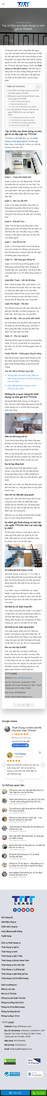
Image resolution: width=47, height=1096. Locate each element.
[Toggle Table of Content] (37, 87)
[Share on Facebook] (15, 705)
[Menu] (3, 4)
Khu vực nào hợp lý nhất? (20, 125)
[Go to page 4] (27, 780)
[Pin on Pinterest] (23, 705)
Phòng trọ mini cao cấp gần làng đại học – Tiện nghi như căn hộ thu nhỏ (27, 791)
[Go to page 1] (21, 780)
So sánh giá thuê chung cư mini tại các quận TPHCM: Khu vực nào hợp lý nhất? (23, 112)
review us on (19, 745)
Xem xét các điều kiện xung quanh (24, 107)
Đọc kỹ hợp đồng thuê (19, 104)
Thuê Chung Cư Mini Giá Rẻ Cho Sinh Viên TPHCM (26, 729)
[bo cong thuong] (12, 1074)
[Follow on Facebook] (15, 910)
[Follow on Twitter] (19, 910)
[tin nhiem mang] (35, 1062)
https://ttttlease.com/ (22, 678)
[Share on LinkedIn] (28, 705)
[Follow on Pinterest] (23, 910)
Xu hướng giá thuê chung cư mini (23, 117)
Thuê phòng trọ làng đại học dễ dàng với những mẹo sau (26, 828)
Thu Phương (20, 754)
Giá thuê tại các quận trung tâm (23, 120)
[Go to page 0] (19, 780)
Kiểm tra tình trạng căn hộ (21, 101)
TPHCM (31, 574)
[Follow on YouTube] (32, 910)
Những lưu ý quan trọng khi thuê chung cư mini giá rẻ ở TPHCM (23, 97)
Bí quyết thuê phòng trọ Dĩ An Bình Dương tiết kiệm (24, 855)
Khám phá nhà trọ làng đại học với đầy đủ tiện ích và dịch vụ (27, 846)
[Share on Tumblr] (32, 705)
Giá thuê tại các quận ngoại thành (24, 123)
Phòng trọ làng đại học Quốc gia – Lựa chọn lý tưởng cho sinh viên (25, 819)
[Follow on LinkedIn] (28, 910)
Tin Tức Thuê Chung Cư (23, 22)
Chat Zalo (17, 1093)
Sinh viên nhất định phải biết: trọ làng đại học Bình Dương (26, 837)
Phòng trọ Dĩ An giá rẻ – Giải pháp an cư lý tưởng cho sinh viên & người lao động (26, 864)
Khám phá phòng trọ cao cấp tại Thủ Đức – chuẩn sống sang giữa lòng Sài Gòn (27, 800)
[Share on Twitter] (19, 705)
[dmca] (12, 1062)
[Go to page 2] (23, 780)
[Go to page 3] (25, 780)
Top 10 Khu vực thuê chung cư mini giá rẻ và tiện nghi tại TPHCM (23, 91)
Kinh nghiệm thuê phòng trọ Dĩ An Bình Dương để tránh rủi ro (25, 874)
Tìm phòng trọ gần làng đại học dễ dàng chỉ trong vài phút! (26, 809)
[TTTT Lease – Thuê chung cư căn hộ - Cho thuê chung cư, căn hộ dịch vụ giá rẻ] (23, 4)
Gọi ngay (40, 1093)
